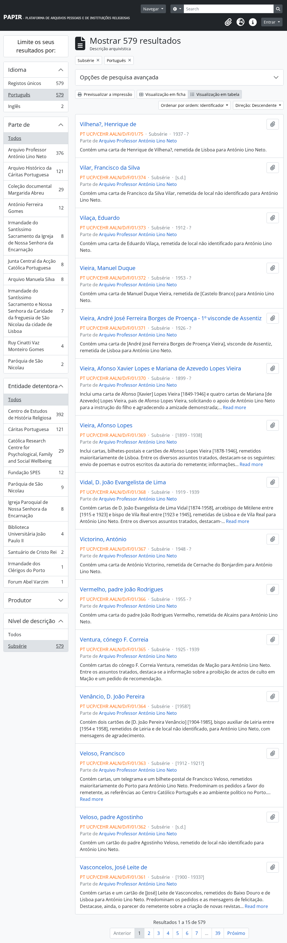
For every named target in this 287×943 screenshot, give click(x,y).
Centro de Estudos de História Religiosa (36, 414)
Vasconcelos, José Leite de (113, 867)
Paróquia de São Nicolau (36, 364)
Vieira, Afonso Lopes (106, 425)
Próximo (236, 933)
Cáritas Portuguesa (36, 430)
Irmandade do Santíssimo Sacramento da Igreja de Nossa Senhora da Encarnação (36, 236)
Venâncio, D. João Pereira (112, 696)
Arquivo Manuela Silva (36, 280)
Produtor (19, 600)
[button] (228, 22)
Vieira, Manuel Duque (107, 268)
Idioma (17, 69)
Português (36, 96)
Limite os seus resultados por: (35, 46)
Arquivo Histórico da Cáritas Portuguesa (36, 171)
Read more (234, 407)
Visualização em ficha (165, 94)
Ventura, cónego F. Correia (114, 639)
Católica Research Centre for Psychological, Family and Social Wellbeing (36, 451)
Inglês (36, 107)
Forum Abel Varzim (36, 583)
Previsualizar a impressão (107, 94)
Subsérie (36, 647)
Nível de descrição (31, 621)
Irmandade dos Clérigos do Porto (36, 567)
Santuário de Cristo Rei (36, 553)
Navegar (151, 8)
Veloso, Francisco (102, 753)
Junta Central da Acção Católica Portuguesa (36, 264)
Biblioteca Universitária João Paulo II (36, 534)
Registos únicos (36, 84)
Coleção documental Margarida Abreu (36, 189)
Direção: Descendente (256, 105)
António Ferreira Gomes (36, 207)
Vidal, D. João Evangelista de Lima (123, 482)
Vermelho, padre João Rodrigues (121, 589)
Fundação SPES (36, 473)
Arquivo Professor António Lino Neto (36, 153)
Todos (14, 138)
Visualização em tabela (217, 94)
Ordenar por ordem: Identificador (193, 105)
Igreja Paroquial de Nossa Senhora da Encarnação (36, 509)
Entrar (270, 22)
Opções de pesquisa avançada (119, 77)
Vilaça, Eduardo (100, 218)
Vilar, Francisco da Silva (110, 167)
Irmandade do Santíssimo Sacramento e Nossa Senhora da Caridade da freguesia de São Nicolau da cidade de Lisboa (36, 311)
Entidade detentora (33, 386)
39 (217, 933)
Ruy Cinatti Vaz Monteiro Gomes (36, 346)
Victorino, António (103, 539)
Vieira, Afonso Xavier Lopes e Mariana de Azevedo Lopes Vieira (160, 368)
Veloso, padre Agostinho (111, 817)
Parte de (19, 124)
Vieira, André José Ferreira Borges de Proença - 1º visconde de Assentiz (170, 318)
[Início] (69, 15)
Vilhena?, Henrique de (108, 124)
